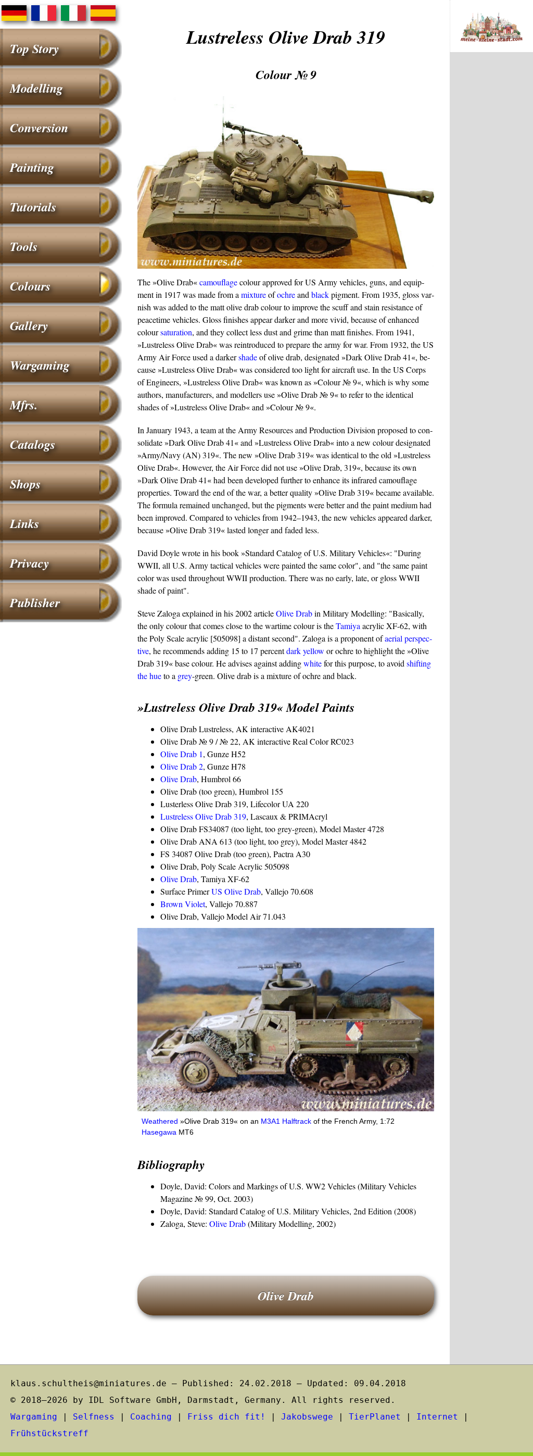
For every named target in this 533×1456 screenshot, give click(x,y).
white (312, 663)
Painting (32, 167)
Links (24, 523)
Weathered (160, 1121)
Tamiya (348, 625)
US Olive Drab (236, 891)
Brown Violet (182, 903)
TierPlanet (375, 1417)
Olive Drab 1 (181, 753)
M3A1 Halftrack (286, 1121)
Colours (30, 286)
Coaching (151, 1417)
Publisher (35, 602)
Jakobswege (307, 1417)
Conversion (39, 127)
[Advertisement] (491, 232)
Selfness (94, 1417)
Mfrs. (23, 404)
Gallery (29, 325)
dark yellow (305, 650)
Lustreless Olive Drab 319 (203, 816)
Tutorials (33, 207)
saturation (176, 332)
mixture (253, 294)
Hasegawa (159, 1132)
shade (247, 357)
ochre (286, 294)
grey (184, 675)
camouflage (218, 282)
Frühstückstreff (49, 1433)
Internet (437, 1417)
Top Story (34, 48)
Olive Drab (294, 613)
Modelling (36, 88)
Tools (23, 246)
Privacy (29, 563)
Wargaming (40, 365)
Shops (25, 484)
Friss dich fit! (226, 1417)
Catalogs (32, 444)
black (320, 294)
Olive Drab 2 (181, 766)
